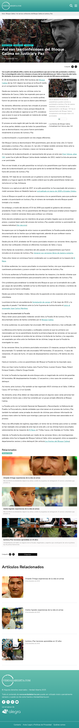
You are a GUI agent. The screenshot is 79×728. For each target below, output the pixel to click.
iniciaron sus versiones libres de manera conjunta (53, 253)
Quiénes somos (59, 725)
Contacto (17, 725)
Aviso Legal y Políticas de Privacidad (37, 725)
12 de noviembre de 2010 (10, 59)
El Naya (32, 430)
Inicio (3, 14)
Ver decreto (21, 225)
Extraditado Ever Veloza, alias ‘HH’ (61, 126)
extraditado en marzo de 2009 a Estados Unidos (56, 191)
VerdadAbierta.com (41, 697)
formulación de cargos (41, 302)
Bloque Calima (10, 14)
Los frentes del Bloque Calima (59, 124)
